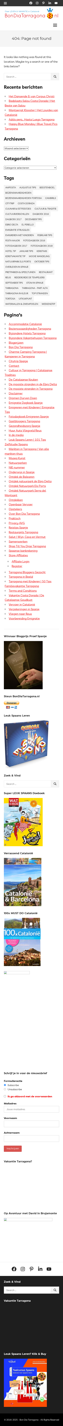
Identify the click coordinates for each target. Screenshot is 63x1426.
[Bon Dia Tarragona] (26, 767)
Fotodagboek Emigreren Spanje (29, 416)
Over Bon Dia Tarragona (24, 514)
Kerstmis (42, 251)
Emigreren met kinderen (19, 235)
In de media (16, 435)
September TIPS (14, 282)
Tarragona (11, 288)
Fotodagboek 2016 (34, 240)
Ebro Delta (11, 224)
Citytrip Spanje (18, 361)
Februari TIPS (44, 235)
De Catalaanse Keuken (23, 379)
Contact (14, 366)
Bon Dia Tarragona (21, 347)
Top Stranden (40, 293)
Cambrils (50, 198)
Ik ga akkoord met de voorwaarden (29, 1096)
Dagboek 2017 (13, 219)
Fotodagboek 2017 (16, 245)
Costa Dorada (26, 203)
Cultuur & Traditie (45, 208)
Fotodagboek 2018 (41, 245)
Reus (8, 277)
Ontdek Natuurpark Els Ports (27, 486)
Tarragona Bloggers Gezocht (27, 572)
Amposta (10, 187)
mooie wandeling (39, 256)
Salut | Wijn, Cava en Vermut (27, 537)
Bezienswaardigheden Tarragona (30, 328)
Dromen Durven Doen (23, 398)
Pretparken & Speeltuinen (20, 272)
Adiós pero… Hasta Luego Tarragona (31, 119)
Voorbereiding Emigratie (24, 618)
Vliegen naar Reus (20, 614)
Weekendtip (48, 304)
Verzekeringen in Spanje (24, 609)
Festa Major (12, 240)
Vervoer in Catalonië (22, 604)
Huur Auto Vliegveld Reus (25, 430)
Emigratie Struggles (17, 229)
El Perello (28, 224)
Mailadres (10, 1103)
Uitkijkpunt (25, 298)
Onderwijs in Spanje (22, 472)
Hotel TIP (10, 251)
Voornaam (10, 1118)
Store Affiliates (18, 555)
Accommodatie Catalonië (25, 324)
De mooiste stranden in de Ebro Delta (33, 384)
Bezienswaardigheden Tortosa (23, 198)
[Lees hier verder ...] (33, 9)
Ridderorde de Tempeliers (29, 277)
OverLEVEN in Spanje (16, 266)
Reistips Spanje (18, 527)
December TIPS (33, 219)
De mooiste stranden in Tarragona (30, 389)
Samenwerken (18, 541)
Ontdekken (16, 500)
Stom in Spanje (34, 282)
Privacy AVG (17, 523)
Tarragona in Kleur (16, 293)
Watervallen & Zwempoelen (21, 304)
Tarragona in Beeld (21, 577)
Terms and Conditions (23, 591)
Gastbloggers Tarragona (24, 421)
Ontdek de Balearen (21, 477)
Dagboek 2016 (41, 214)
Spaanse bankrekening (23, 551)
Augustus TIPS (27, 187)
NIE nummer (17, 467)
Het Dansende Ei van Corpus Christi (31, 96)
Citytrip (9, 203)
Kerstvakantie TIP (15, 256)
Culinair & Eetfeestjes (18, 208)
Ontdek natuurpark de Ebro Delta (30, 481)
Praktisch (15, 518)
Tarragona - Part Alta (35, 288)
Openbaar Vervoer (21, 504)
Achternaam (12, 1132)
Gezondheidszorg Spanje (24, 426)
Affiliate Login (20, 561)
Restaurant (46, 272)
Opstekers (15, 509)
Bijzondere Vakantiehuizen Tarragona (33, 338)
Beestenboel (47, 187)
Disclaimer (16, 393)
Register (17, 566)
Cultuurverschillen (17, 214)
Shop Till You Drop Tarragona (27, 546)
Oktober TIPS (41, 261)
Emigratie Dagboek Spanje (26, 403)
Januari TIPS (26, 251)
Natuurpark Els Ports (18, 261)
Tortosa (10, 298)
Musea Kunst (17, 458)
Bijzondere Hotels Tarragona (27, 333)
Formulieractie (13, 1081)
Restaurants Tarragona (23, 532)
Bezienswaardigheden (18, 192)
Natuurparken (18, 463)
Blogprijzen (16, 342)
